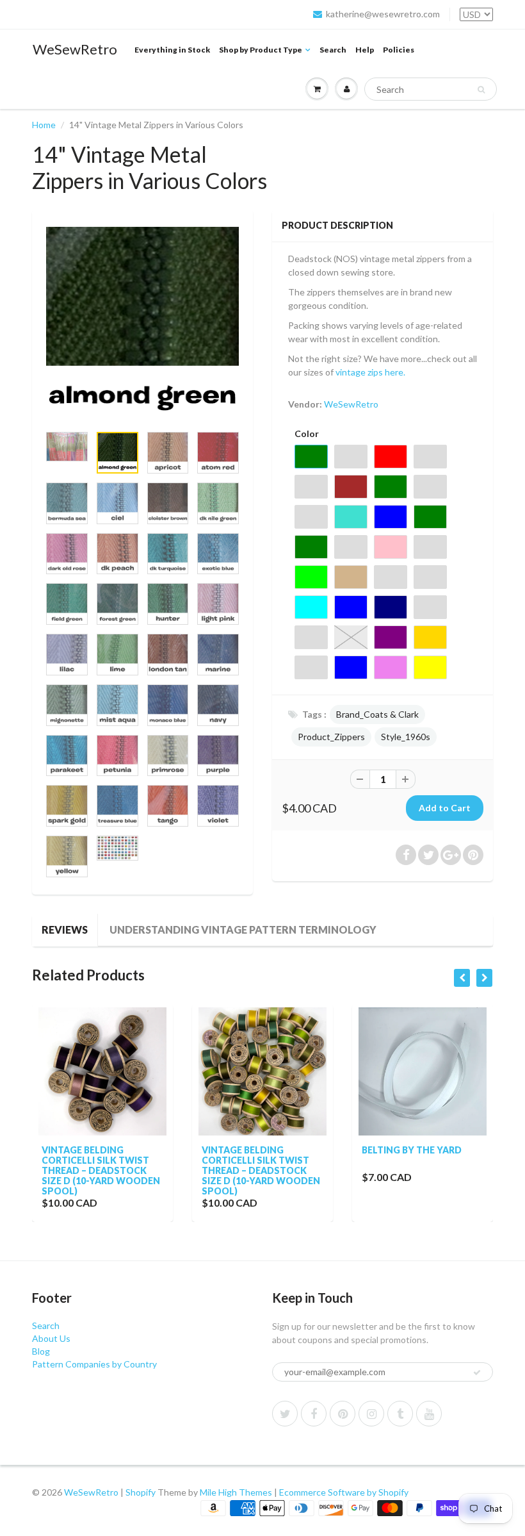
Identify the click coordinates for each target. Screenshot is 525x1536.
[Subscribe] (476, 1372)
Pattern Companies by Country (94, 1363)
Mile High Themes (236, 1492)
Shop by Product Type (260, 49)
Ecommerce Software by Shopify (343, 1492)
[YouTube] (429, 1413)
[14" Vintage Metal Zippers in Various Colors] (142, 323)
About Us (51, 1338)
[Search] (481, 89)
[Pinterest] (342, 1413)
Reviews (65, 929)
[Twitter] (285, 1413)
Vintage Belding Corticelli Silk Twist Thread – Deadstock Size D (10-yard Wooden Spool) (101, 1170)
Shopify (140, 1492)
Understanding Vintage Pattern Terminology (242, 929)
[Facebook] (314, 1413)
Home (44, 124)
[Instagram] (371, 1413)
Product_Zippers (331, 736)
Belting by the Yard (412, 1149)
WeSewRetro (75, 49)
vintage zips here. (371, 372)
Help (364, 49)
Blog (41, 1351)
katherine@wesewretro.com (383, 13)
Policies (398, 49)
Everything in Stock (172, 49)
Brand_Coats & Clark (377, 714)
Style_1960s (405, 736)
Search (332, 49)
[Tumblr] (400, 1413)
